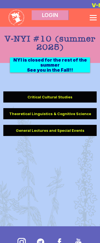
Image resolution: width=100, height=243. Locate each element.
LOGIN (50, 15)
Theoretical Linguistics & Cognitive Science (50, 113)
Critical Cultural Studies (50, 97)
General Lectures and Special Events (50, 130)
